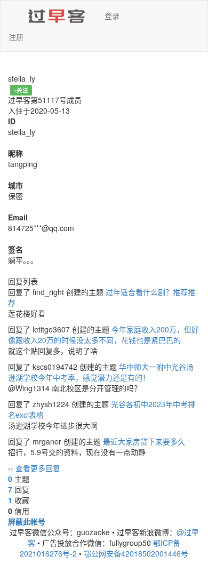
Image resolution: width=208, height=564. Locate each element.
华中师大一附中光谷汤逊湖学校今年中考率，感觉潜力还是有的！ (101, 372)
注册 (16, 36)
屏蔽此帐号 (26, 521)
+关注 (20, 90)
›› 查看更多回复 (34, 468)
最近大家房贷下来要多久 (144, 441)
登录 (112, 15)
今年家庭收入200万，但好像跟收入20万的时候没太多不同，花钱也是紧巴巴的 (103, 334)
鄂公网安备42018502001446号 (136, 553)
